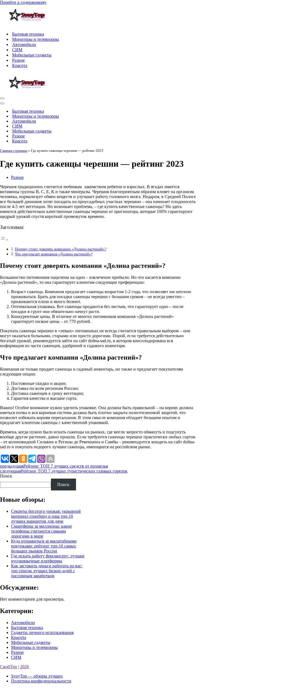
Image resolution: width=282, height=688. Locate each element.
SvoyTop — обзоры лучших (37, 676)
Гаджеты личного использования (42, 632)
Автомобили (24, 44)
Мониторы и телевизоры (35, 39)
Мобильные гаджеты (31, 55)
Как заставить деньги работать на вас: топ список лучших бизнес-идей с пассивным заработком (46, 570)
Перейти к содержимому (23, 2)
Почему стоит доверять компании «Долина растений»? (60, 249)
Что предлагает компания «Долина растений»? (54, 254)
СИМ (17, 49)
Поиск (6, 476)
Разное (18, 60)
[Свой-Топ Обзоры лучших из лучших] (27, 24)
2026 (24, 666)
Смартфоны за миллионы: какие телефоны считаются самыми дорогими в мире (41, 531)
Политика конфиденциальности (41, 681)
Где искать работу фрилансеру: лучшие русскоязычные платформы (48, 558)
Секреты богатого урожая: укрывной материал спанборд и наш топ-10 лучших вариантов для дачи (46, 516)
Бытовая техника (28, 34)
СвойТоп (8, 666)
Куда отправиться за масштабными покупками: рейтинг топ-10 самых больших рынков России (44, 546)
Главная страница (13, 151)
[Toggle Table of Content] (4, 239)
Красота (19, 65)
